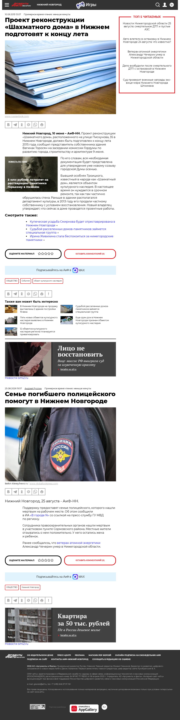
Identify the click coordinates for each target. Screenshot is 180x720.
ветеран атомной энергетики (78, 543)
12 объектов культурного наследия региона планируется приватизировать (37, 331)
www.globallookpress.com (44, 483)
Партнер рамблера (57, 707)
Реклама (80, 655)
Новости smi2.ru (16, 378)
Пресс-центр (64, 655)
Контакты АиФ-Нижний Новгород (69, 659)
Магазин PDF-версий (100, 655)
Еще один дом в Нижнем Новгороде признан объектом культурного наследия (92, 320)
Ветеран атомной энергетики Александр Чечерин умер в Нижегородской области (147, 54)
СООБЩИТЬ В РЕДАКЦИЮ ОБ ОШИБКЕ (111, 659)
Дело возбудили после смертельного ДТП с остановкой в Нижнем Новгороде (147, 68)
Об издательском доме (40, 655)
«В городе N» (40, 515)
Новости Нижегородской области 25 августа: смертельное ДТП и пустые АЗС (147, 26)
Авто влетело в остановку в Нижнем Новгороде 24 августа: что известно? (147, 41)
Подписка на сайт (37, 659)
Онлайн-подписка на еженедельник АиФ (138, 655)
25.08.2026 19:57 (13, 388)
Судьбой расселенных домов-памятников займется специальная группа (92, 309)
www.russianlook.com (17, 116)
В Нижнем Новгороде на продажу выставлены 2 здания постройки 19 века (39, 309)
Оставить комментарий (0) (90, 254)
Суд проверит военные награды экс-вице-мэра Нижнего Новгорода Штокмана (147, 82)
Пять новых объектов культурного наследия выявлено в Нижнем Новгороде (39, 320)
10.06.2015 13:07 (13, 14)
